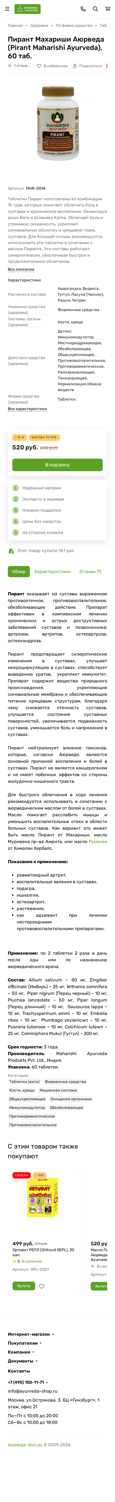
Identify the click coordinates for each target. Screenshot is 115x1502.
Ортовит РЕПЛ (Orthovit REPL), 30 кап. (43, 1252)
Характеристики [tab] (52, 571)
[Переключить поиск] (95, 8)
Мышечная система (58, 1090)
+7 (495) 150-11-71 (26, 1382)
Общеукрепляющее (27, 1099)
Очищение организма (71, 1099)
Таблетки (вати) (24, 1081)
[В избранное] (41, 1286)
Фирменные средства (65, 1081)
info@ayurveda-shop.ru (33, 1391)
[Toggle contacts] (83, 8)
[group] (57, 131)
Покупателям (23, 1343)
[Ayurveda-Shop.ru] (28, 8)
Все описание (21, 269)
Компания (19, 1352)
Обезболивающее (66, 1107)
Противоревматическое (32, 1116)
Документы (20, 1361)
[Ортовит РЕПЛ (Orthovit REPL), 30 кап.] (44, 1204)
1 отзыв (21, 65)
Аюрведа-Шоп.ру (25, 1444)
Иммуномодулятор (27, 1107)
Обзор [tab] (18, 571)
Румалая (98, 841)
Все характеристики (27, 408)
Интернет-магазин (29, 1334)
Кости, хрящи (22, 1090)
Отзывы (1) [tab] (90, 571)
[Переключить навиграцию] (7, 8)
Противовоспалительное (33, 1125)
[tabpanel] (57, 859)
